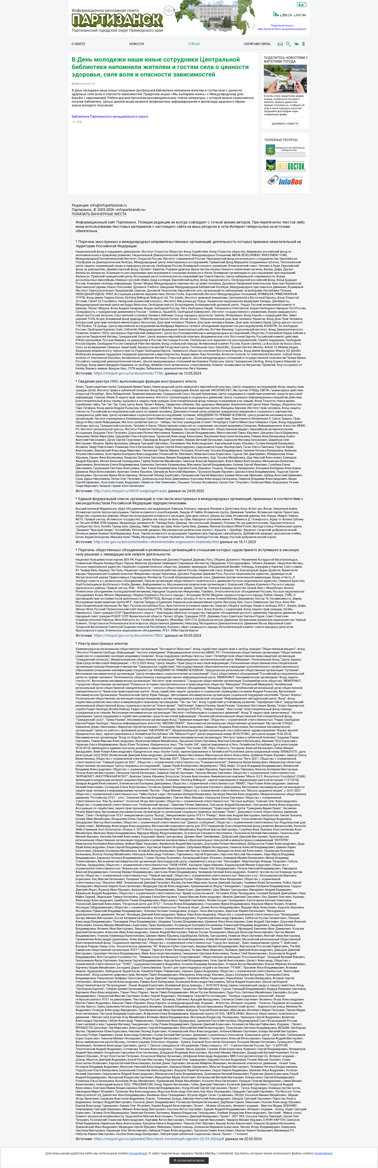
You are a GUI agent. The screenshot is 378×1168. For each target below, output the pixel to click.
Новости (136, 44)
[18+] (117, 21)
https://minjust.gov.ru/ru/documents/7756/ (129, 373)
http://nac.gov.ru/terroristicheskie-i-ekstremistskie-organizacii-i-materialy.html (156, 542)
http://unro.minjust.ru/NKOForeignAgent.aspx (130, 491)
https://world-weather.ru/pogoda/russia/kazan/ (282, 29)
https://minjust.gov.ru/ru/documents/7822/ (129, 635)
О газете (78, 44)
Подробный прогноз (282, 25)
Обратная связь (257, 44)
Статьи (194, 44)
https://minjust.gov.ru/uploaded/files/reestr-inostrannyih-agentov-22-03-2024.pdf (159, 1139)
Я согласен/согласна (189, 1160)
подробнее (138, 1153)
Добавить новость (285, 123)
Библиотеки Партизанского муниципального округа (110, 116)
